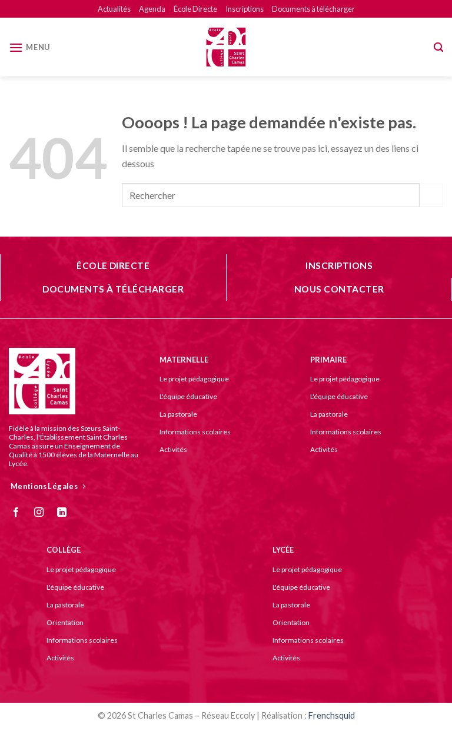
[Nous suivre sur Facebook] (20, 512)
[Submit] (431, 195)
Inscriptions (244, 9)
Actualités (114, 9)
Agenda (152, 9)
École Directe (195, 9)
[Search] (438, 47)
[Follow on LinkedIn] (66, 512)
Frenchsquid (331, 715)
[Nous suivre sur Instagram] (43, 512)
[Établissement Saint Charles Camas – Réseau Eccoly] (226, 47)
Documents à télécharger (313, 9)
